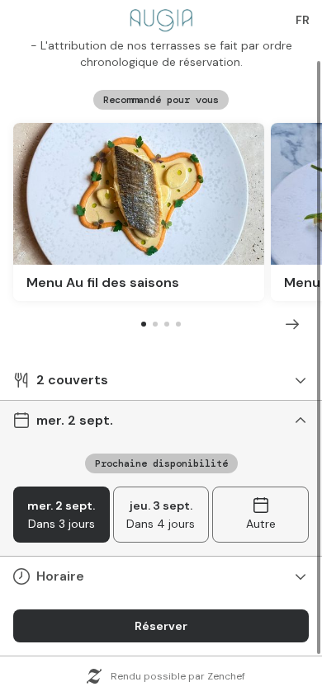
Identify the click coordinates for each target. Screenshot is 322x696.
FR (303, 19)
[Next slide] (292, 324)
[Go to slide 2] (155, 324)
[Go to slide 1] (143, 324)
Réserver (161, 625)
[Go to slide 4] (178, 324)
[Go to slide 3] (166, 324)
